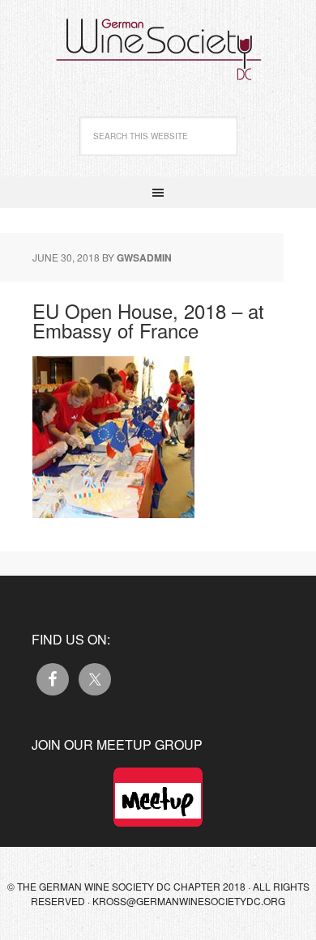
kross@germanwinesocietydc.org (188, 901)
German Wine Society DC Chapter (158, 40)
